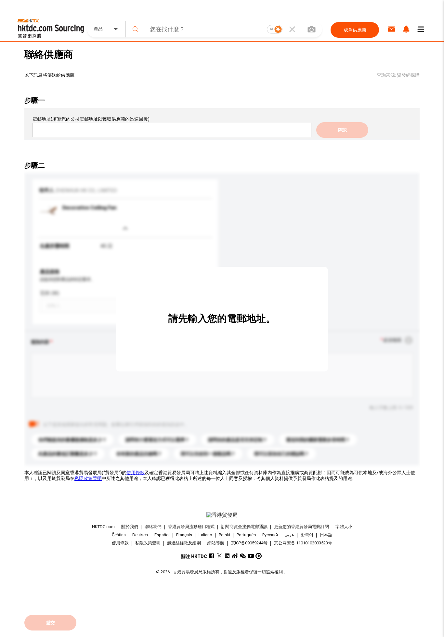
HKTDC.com (103, 526)
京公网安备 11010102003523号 (303, 542)
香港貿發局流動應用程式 (191, 526)
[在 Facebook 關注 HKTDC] (212, 556)
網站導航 (215, 542)
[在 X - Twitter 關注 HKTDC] (219, 556)
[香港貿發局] (222, 515)
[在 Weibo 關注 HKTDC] (235, 556)
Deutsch (140, 534)
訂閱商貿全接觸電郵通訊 (244, 526)
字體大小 (343, 526)
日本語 (326, 534)
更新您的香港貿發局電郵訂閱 (301, 526)
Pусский (270, 534)
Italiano (205, 534)
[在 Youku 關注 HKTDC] (258, 556)
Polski (224, 534)
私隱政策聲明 (88, 478)
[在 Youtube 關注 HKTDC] (251, 556)
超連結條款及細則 (184, 542)
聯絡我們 (153, 526)
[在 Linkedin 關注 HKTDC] (227, 556)
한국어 (307, 534)
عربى (289, 534)
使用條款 (135, 472)
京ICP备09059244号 (249, 542)
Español (162, 534)
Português (246, 534)
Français (184, 534)
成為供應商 (355, 29)
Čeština (119, 534)
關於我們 (129, 526)
